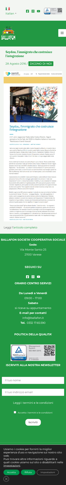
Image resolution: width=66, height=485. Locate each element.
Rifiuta (28, 472)
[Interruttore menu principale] (62, 33)
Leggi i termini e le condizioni (33, 402)
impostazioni (11, 465)
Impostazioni (48, 472)
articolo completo (25, 227)
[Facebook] (27, 11)
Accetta (11, 472)
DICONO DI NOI (41, 63)
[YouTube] (38, 11)
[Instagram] (33, 11)
